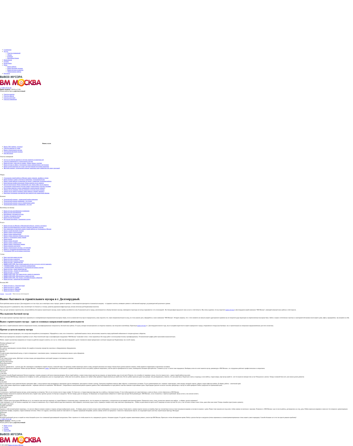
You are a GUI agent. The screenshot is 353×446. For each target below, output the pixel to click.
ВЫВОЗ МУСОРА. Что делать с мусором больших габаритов (23, 277)
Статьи (6, 427)
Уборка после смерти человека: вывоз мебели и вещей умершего (24, 191)
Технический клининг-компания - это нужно (18, 201)
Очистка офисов (9, 96)
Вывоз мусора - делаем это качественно (16, 271)
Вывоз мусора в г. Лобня (11, 287)
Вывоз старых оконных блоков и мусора (16, 236)
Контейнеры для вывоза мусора (14, 214)
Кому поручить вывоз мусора (13, 257)
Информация (8, 60)
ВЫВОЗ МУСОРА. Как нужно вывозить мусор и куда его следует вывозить (27, 264)
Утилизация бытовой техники (13, 151)
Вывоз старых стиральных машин (14, 244)
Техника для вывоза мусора (12, 216)
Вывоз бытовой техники (15, 68)
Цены (5, 65)
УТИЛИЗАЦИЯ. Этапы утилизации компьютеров (19, 266)
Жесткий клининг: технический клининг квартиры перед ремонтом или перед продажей (32, 168)
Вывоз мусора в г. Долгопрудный (14, 285)
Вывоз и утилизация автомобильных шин (17, 249)
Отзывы (6, 61)
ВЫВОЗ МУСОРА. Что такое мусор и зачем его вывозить (22, 274)
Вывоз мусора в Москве (15, 445)
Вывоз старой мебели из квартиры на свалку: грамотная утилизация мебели (27, 181)
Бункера (6, 429)
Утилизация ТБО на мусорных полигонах (17, 251)
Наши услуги (8, 425)
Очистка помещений (13, 53)
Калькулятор (8, 63)
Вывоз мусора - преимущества (13, 262)
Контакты (7, 73)
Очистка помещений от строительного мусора (18, 161)
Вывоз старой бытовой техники (14, 231)
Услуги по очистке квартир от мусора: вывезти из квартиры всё (24, 160)
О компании (7, 49)
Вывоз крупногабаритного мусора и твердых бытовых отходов (23, 227)
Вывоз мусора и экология (12, 259)
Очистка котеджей (9, 98)
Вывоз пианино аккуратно (12, 246)
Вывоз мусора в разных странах (14, 260)
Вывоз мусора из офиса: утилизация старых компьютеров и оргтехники (26, 165)
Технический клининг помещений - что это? (18, 204)
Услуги (6, 51)
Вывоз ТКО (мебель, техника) (13, 146)
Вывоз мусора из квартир (15, 70)
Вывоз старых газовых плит (12, 242)
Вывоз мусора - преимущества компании (16, 279)
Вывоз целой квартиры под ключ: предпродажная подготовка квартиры (26, 166)
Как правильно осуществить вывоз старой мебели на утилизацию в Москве (27, 229)
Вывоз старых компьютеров (12, 234)
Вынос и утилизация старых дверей (15, 237)
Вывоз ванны (8, 239)
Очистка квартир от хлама (12, 148)
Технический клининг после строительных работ (19, 203)
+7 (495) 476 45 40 (5, 88)
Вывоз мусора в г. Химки (12, 290)
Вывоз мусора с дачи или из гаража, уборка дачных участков (23, 163)
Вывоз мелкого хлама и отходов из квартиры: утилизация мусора (24, 179)
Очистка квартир (9, 94)
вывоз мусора (229, 310)
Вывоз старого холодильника (13, 232)
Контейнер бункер (13, 58)
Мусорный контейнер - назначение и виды (17, 219)
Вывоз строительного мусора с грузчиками (17, 247)
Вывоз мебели (11, 66)
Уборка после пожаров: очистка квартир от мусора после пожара (24, 189)
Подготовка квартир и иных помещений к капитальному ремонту (24, 188)
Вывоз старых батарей (11, 241)
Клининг (10, 56)
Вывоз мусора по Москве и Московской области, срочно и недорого (25, 225)
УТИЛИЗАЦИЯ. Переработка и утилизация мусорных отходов (23, 267)
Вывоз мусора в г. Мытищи (12, 289)
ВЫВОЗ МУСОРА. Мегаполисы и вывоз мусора (19, 276)
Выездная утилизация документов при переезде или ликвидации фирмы (26, 193)
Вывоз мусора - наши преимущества (15, 269)
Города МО (7, 430)
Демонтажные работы (14, 71)
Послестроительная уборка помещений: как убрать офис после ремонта (26, 184)
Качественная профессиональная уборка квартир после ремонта (24, 183)
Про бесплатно (8, 153)
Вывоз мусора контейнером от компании (16, 211)
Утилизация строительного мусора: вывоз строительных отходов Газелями (27, 186)
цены (47, 368)
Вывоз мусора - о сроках (11, 272)
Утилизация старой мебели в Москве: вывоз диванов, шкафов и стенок (26, 178)
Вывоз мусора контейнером (12, 212)
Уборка (9, 55)
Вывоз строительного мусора (13, 150)
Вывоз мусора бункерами (12, 217)
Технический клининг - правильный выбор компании (21, 199)
